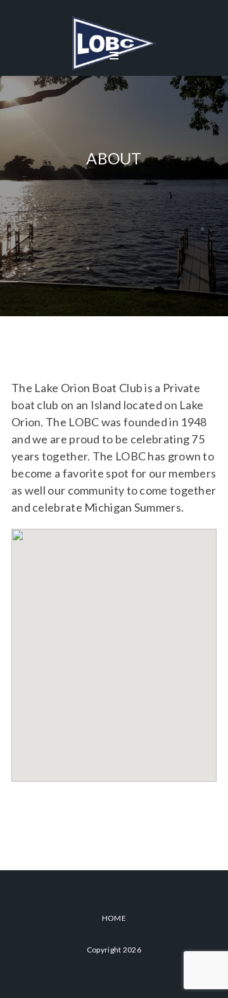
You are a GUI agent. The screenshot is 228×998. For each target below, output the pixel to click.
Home (114, 918)
